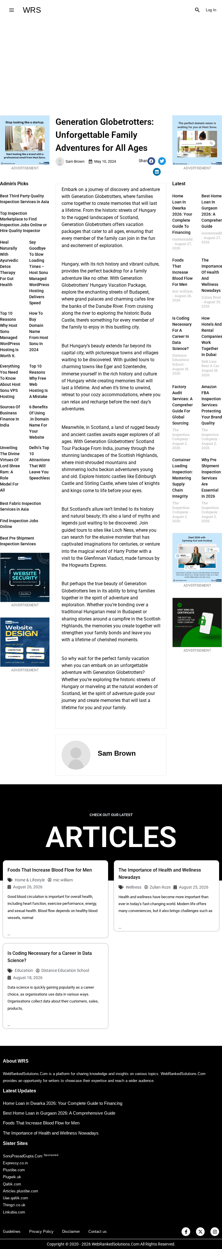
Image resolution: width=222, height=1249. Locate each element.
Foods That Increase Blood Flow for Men (182, 272)
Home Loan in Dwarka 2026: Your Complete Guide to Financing (182, 214)
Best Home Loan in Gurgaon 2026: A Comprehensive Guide (59, 1113)
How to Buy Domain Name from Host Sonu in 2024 (38, 331)
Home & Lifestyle (30, 880)
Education (24, 970)
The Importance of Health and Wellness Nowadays (51, 1133)
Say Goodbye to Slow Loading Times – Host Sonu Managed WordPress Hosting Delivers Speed (39, 272)
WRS (32, 9)
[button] (197, 10)
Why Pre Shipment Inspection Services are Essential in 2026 (211, 478)
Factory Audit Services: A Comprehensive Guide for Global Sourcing (186, 404)
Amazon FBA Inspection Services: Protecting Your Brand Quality (211, 404)
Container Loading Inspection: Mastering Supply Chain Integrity (182, 478)
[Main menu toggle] (11, 10)
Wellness (133, 887)
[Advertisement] (111, 63)
